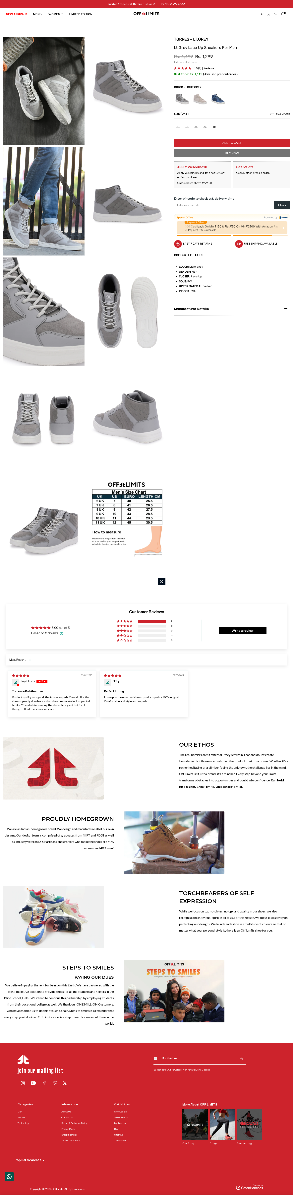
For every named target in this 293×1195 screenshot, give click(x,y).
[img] (20, 675)
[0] (282, 15)
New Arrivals (16, 14)
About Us (66, 1111)
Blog (116, 1129)
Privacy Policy (68, 1129)
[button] (183, 68)
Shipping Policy (69, 1135)
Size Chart (283, 113)
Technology (23, 1123)
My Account (120, 1123)
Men (36, 14)
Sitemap (118, 1135)
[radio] (182, 100)
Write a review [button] (243, 630)
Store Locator (121, 1117)
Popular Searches (28, 1160)
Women (54, 14)
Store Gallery (120, 1111)
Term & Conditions (70, 1140)
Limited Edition (80, 14)
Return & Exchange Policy (74, 1123)
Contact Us (67, 1117)
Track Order (120, 1140)
